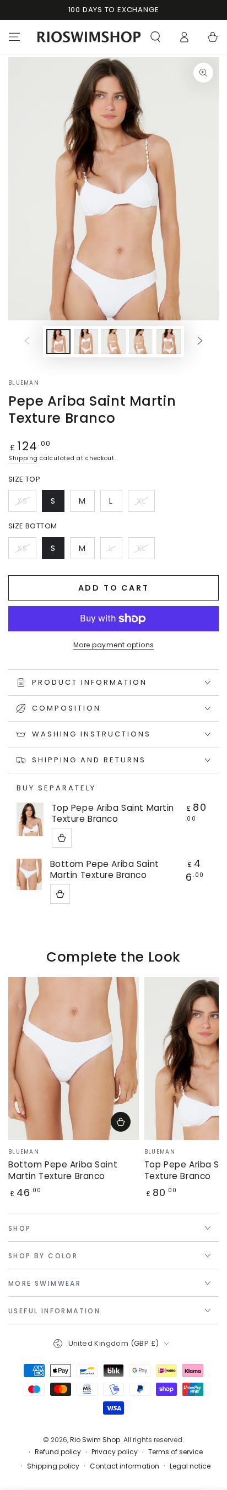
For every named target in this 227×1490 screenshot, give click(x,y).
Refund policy (58, 1452)
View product (62, 838)
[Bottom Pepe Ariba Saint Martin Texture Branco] (29, 874)
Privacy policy (114, 1452)
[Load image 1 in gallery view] (58, 341)
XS (26, 503)
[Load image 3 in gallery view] (113, 341)
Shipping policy (53, 1466)
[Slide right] (200, 341)
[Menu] (14, 37)
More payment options (113, 645)
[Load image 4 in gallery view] (141, 341)
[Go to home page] (89, 37)
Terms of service (175, 1452)
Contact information (124, 1466)
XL (145, 503)
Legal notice (190, 1466)
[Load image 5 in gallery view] (168, 341)
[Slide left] (27, 341)
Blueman (23, 383)
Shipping (23, 458)
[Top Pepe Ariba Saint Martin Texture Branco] (30, 819)
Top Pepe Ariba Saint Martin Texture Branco (113, 814)
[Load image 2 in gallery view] (86, 341)
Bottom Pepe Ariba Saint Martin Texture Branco (104, 870)
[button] (155, 37)
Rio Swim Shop (95, 1439)
